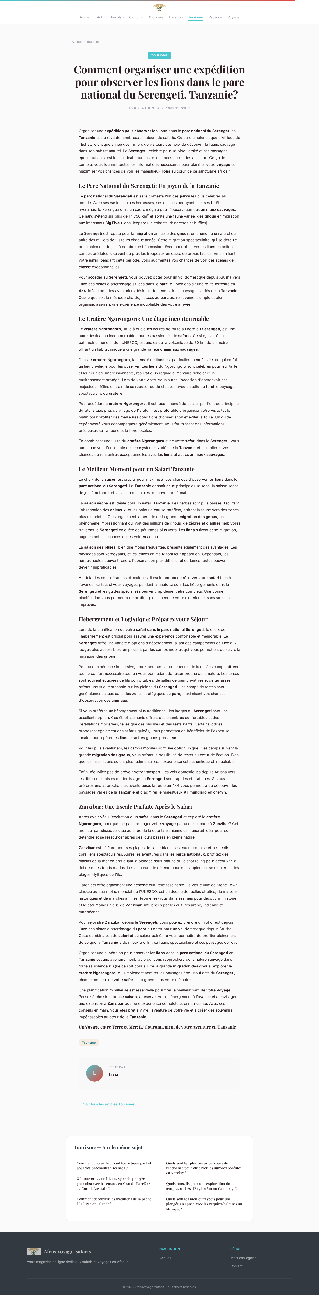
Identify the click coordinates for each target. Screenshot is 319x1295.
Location (176, 17)
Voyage (233, 17)
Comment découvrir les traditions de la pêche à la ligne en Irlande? (114, 1201)
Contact (236, 1266)
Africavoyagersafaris (67, 1251)
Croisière (156, 17)
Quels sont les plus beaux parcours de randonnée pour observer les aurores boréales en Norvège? (204, 1168)
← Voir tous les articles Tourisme (106, 1104)
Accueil (85, 17)
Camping (136, 17)
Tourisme (195, 17)
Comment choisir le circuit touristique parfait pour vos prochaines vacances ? (114, 1165)
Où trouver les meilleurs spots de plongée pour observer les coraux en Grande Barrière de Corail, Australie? (113, 1183)
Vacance (215, 17)
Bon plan (117, 17)
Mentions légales (243, 1258)
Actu (100, 17)
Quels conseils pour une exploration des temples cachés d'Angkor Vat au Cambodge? (201, 1186)
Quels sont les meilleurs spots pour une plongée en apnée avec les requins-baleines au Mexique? (204, 1204)
